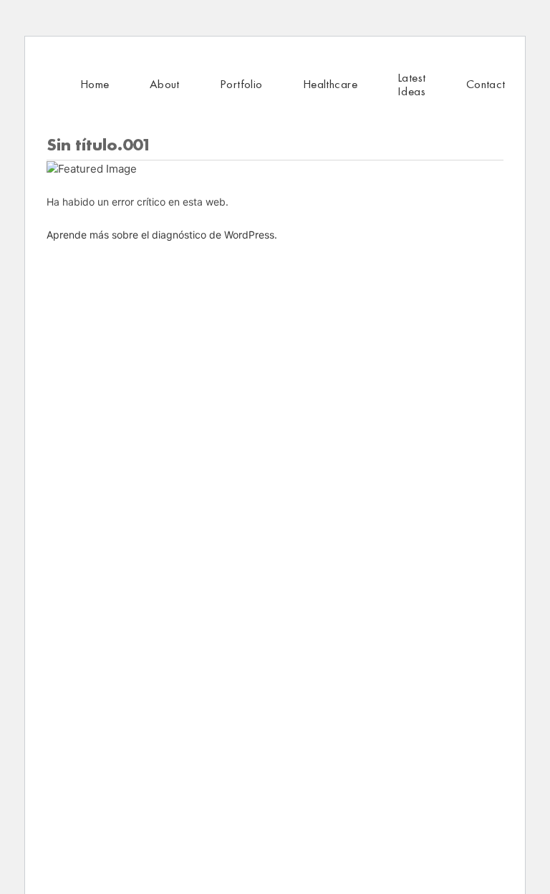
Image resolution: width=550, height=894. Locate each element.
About (165, 84)
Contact (486, 84)
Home (95, 84)
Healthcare (330, 84)
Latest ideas (411, 84)
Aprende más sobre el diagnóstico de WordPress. (162, 235)
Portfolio (241, 84)
